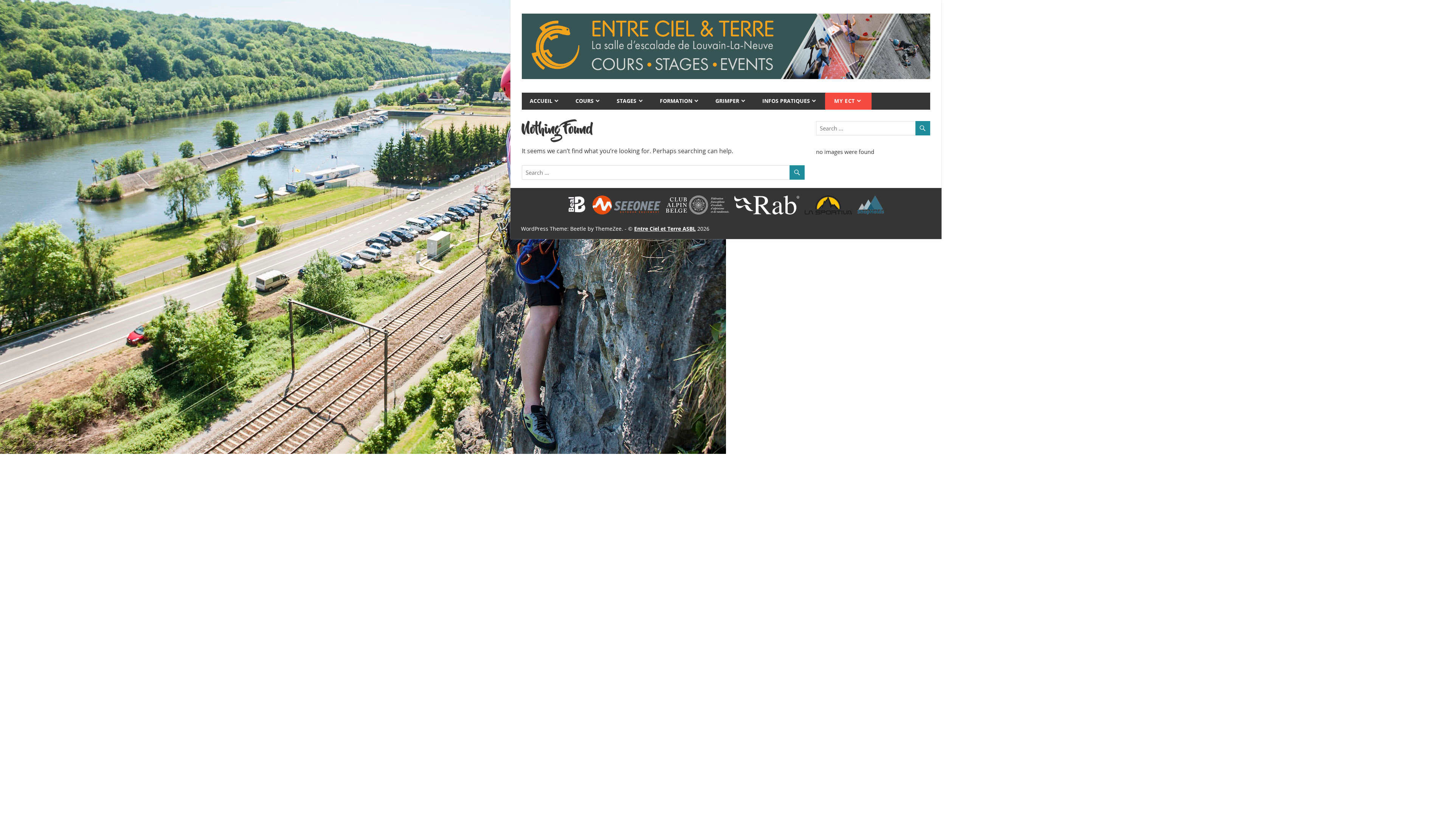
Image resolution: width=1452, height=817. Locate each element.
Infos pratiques (786, 100)
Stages (626, 100)
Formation (676, 100)
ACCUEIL (541, 100)
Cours (585, 100)
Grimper (727, 100)
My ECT (844, 100)
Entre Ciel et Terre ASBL (665, 228)
